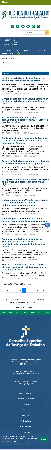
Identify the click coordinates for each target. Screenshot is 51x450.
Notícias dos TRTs (8, 58)
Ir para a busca (6, 45)
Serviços (26, 410)
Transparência (26, 427)
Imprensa (5, 67)
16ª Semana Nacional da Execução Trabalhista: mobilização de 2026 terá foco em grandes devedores (25, 119)
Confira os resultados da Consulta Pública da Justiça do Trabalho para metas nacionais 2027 (25, 101)
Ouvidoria (26, 432)
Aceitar (43, 439)
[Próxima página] (43, 290)
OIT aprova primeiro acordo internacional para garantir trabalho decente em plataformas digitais (25, 182)
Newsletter (5, 62)
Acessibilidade (7, 53)
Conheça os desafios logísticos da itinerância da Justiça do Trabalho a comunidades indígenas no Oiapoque (25, 140)
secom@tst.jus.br (28, 305)
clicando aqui (24, 441)
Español (25, 50)
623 (39, 290)
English (9, 50)
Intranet (30, 53)
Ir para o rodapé (14, 45)
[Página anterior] (7, 290)
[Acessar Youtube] (23, 26)
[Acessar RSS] (12, 26)
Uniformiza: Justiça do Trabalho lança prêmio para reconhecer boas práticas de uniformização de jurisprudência (25, 202)
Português (41, 50)
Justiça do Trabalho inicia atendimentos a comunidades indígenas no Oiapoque (23, 79)
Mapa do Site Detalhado (26, 399)
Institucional (26, 404)
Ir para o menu (15, 40)
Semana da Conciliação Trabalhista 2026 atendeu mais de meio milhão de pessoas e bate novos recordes (24, 267)
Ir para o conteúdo (6, 40)
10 (29, 290)
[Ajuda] (38, 26)
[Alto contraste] (33, 26)
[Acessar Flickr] (28, 26)
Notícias (26, 415)
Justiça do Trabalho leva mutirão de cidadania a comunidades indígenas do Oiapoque (25, 162)
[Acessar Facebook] (17, 26)
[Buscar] (47, 32)
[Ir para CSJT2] (25, 15)
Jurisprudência (26, 421)
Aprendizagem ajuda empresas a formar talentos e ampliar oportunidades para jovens (25, 219)
